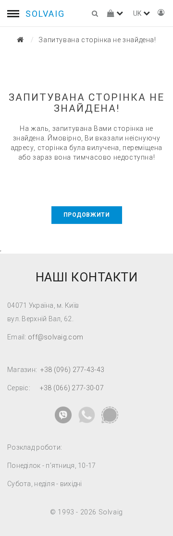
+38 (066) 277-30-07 (72, 388)
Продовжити (86, 214)
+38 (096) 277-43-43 (72, 369)
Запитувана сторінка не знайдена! (97, 40)
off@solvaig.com (55, 337)
